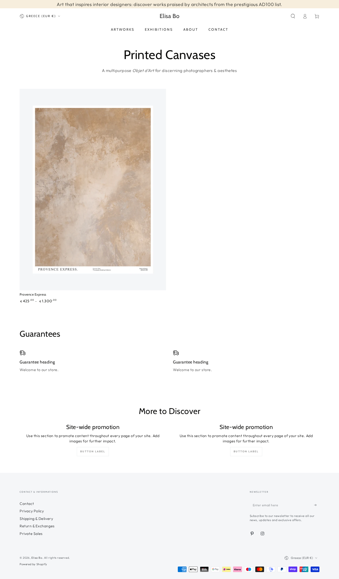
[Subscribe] (316, 505)
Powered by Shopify (33, 564)
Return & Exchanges (37, 526)
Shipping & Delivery (36, 518)
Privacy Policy (32, 511)
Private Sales (31, 533)
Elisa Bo (36, 557)
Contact (27, 503)
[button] (293, 16)
